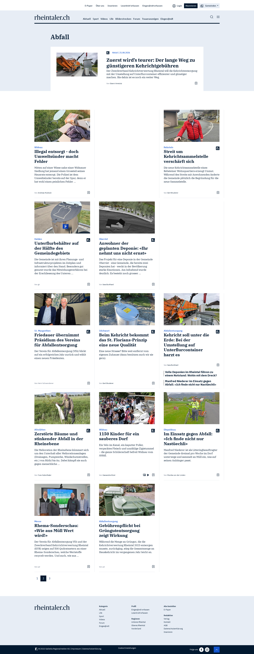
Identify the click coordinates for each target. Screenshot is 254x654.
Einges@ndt (167, 18)
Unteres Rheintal (138, 622)
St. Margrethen (42, 330)
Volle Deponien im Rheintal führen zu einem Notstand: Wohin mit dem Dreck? (191, 373)
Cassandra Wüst (109, 475)
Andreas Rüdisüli (44, 193)
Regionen (135, 619)
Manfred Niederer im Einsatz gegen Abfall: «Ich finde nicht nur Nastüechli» (190, 382)
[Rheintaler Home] (52, 17)
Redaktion (168, 615)
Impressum (76, 649)
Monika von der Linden (176, 475)
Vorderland (136, 628)
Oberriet (103, 238)
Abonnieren (190, 5)
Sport (96, 18)
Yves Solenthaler (44, 475)
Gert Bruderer (172, 193)
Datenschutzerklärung (173, 628)
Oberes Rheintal (138, 625)
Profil (133, 606)
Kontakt (167, 622)
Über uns (100, 5)
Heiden (38, 238)
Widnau (38, 147)
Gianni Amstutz (116, 83)
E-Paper (88, 5)
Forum (136, 18)
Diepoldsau (170, 429)
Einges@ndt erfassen (152, 5)
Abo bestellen (170, 606)
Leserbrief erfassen (130, 5)
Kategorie (103, 606)
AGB (165, 625)
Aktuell (87, 18)
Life (111, 18)
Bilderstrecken (123, 18)
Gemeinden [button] (211, 5)
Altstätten (39, 429)
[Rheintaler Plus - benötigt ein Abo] (107, 52)
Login (179, 5)
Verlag (166, 619)
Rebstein (168, 147)
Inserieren (112, 5)
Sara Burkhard (108, 284)
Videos (104, 18)
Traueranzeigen (150, 18)
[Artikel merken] (196, 83)
